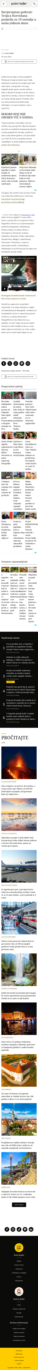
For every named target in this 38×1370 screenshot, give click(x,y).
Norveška (26, 371)
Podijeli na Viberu (21, 363)
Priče (19, 1305)
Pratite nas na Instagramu (13, 1229)
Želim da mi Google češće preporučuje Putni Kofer (20, 61)
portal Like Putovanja (10, 145)
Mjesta (19, 1261)
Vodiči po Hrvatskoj (19, 1329)
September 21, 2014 (28, 215)
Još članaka (19, 1204)
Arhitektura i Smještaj (19, 1273)
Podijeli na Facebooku (3, 363)
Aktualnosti (19, 1281)
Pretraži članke (34, 3)
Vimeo (23, 299)
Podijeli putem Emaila (28, 363)
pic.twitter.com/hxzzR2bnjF (12, 202)
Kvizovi (19, 1277)
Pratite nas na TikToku (19, 1229)
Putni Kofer (19, 3)
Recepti (18, 1313)
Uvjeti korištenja (19, 1360)
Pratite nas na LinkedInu (31, 1229)
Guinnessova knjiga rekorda (11, 371)
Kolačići (19, 1364)
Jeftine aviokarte (19, 1336)
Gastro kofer (19, 1291)
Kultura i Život (19, 1265)
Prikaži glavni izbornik (3, 3)
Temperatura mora (19, 1340)
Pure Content (11, 299)
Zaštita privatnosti (19, 1357)
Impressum (19, 1350)
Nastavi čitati (18, 647)
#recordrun (6, 199)
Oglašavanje (19, 1354)
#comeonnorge (18, 199)
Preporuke (19, 1269)
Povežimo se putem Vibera (25, 1229)
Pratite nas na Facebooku (7, 1229)
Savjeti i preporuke (19, 1309)
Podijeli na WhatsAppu (15, 363)
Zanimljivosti (19, 1317)
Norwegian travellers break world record (18, 295)
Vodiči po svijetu (19, 1332)
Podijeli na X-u (9, 363)
